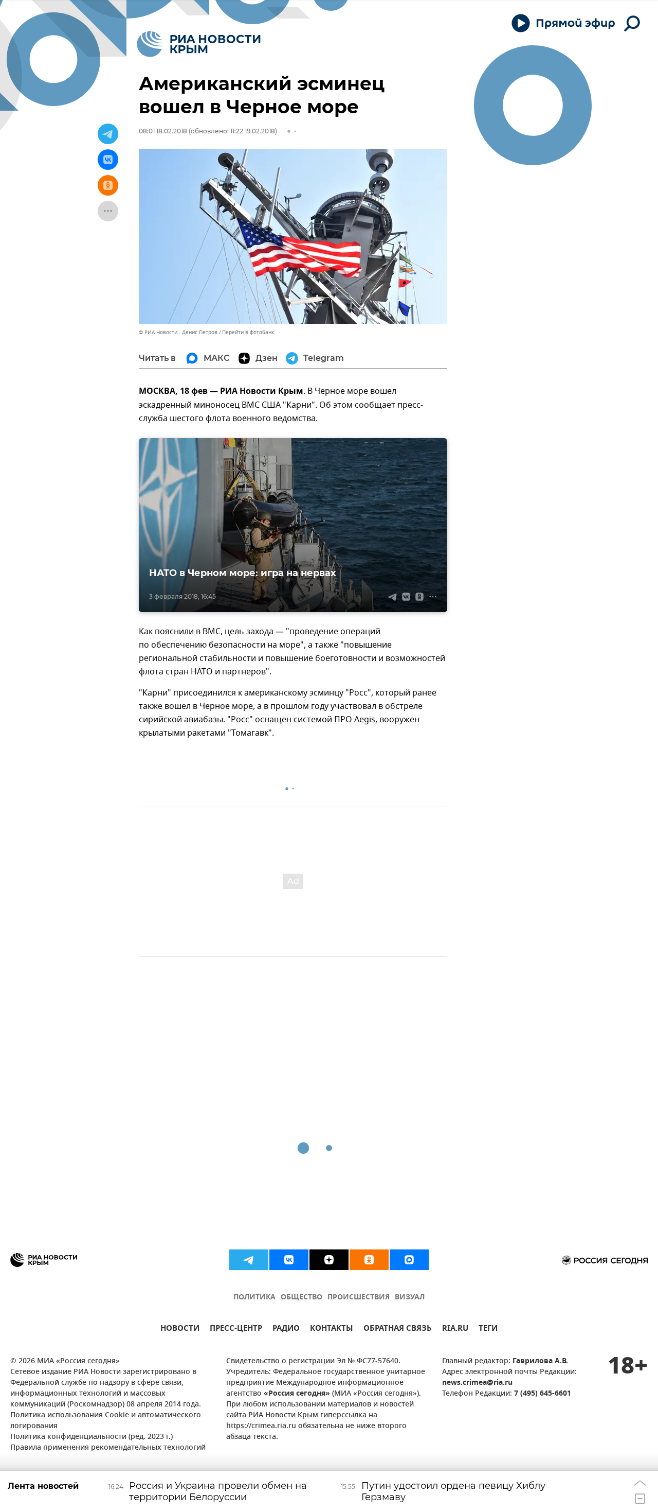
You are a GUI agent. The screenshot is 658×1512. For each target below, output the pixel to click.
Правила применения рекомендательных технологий (108, 1448)
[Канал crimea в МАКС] (409, 1259)
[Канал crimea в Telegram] (248, 1259)
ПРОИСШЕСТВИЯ (358, 1298)
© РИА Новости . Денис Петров (178, 332)
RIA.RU (455, 1329)
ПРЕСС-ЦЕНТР (236, 1329)
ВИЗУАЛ (410, 1298)
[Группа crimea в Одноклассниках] (369, 1259)
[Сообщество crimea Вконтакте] (288, 1259)
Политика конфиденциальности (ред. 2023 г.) (91, 1437)
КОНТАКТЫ (331, 1329)
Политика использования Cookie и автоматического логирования (105, 1421)
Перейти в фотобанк (248, 332)
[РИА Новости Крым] (199, 44)
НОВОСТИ (179, 1329)
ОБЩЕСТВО (301, 1298)
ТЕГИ (488, 1329)
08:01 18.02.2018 (163, 131)
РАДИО (286, 1329)
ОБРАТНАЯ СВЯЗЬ (397, 1329)
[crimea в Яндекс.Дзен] (329, 1259)
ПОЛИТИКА (254, 1298)
